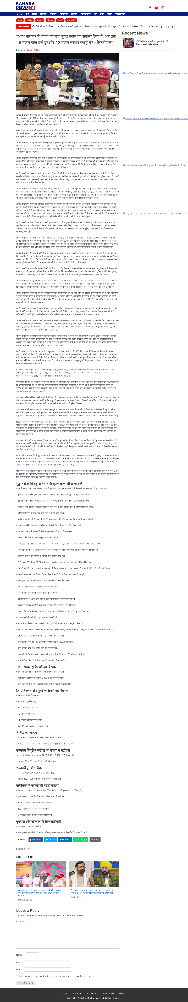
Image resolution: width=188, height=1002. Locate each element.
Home (20, 14)
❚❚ (167, 26)
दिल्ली (60, 20)
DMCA (122, 993)
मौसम (109, 14)
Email (19, 962)
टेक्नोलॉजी (64, 14)
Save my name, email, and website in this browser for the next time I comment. (57, 976)
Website (20, 969)
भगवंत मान (25, 471)
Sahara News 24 (112, 998)
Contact (77, 993)
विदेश (34, 14)
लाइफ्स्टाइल (86, 14)
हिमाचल (50, 20)
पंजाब (20, 20)
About (65, 993)
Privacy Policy (107, 993)
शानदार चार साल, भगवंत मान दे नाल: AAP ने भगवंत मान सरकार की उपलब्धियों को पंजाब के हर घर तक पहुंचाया (39, 893)
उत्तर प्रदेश (71, 20)
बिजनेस (74, 14)
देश (27, 14)
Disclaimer (91, 993)
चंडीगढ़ (29, 20)
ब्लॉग (102, 14)
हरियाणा (39, 20)
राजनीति (43, 14)
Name (20, 955)
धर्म (95, 14)
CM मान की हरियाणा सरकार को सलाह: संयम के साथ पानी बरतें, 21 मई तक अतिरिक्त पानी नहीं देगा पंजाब (92, 891)
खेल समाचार (120, 14)
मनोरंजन (53, 14)
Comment (21, 921)
